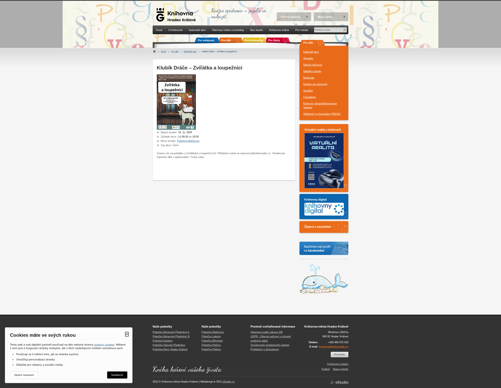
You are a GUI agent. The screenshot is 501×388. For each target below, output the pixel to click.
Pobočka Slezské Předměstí (169, 345)
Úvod (163, 51)
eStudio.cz (229, 381)
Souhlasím (117, 375)
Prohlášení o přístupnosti (264, 349)
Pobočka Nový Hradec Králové (170, 349)
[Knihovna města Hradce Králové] (177, 12)
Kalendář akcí (190, 51)
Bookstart (308, 77)
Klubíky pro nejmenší (315, 84)
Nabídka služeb (312, 71)
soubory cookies (104, 344)
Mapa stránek (340, 369)
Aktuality (308, 58)
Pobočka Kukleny (163, 340)
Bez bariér (256, 30)
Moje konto (325, 16)
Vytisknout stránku (337, 364)
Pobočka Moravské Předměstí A (171, 332)
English (326, 369)
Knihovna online (279, 30)
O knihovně (176, 30)
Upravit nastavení (24, 375)
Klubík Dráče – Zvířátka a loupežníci (219, 51)
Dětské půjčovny (312, 64)
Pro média (301, 30)
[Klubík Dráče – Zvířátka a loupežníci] (176, 128)
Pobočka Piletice (211, 349)
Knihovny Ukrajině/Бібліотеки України (320, 105)
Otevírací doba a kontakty (228, 30)
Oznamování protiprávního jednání (269, 345)
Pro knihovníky (254, 40)
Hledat (344, 29)
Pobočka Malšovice (188, 141)
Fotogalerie (309, 97)
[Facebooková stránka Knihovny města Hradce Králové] (323, 248)
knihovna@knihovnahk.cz (333, 346)
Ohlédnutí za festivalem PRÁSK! (322, 114)
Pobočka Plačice (211, 345)
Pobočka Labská (211, 336)
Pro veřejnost (206, 40)
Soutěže (308, 90)
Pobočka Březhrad (212, 340)
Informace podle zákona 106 (266, 332)
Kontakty (339, 354)
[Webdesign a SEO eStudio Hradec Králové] (339, 382)
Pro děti (174, 51)
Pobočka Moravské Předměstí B (171, 336)
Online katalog (290, 16)
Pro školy (274, 40)
